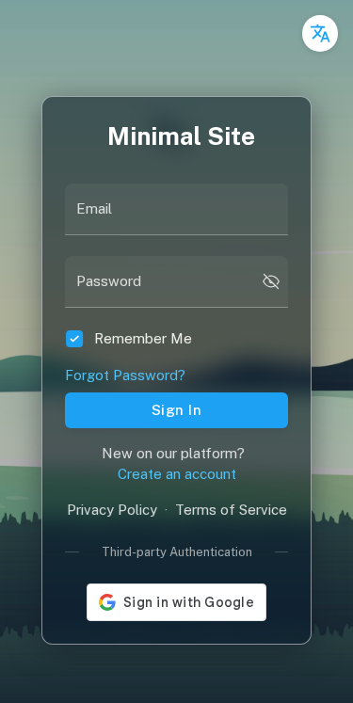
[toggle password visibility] (271, 281)
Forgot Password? (125, 375)
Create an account (177, 474)
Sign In (176, 410)
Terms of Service (231, 510)
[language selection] (320, 33)
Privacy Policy (112, 510)
